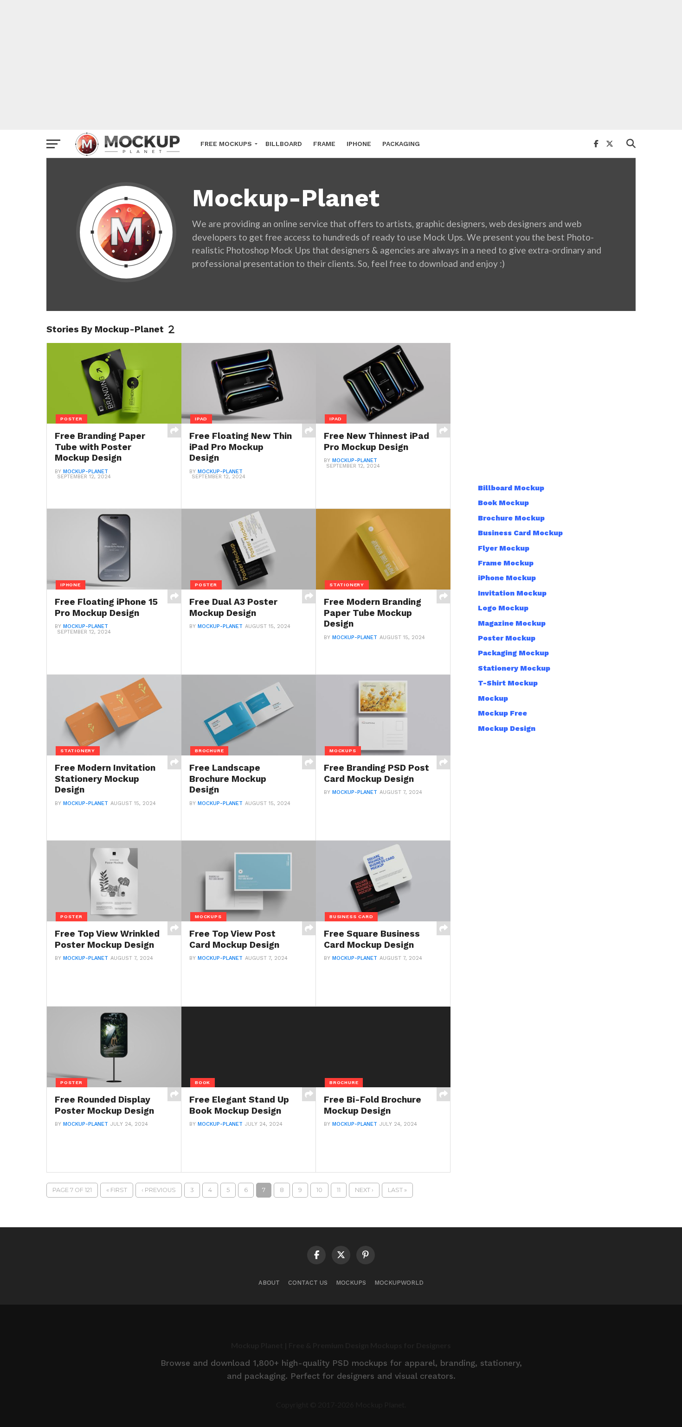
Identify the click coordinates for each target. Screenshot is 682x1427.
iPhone (359, 143)
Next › (364, 1189)
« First (116, 1189)
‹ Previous (159, 1189)
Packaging (401, 143)
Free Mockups (226, 143)
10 (319, 1189)
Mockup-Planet (85, 472)
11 (339, 1189)
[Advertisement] (341, 65)
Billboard (283, 143)
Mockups (351, 1282)
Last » (397, 1189)
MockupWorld (399, 1282)
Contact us (308, 1282)
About (269, 1282)
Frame (324, 143)
